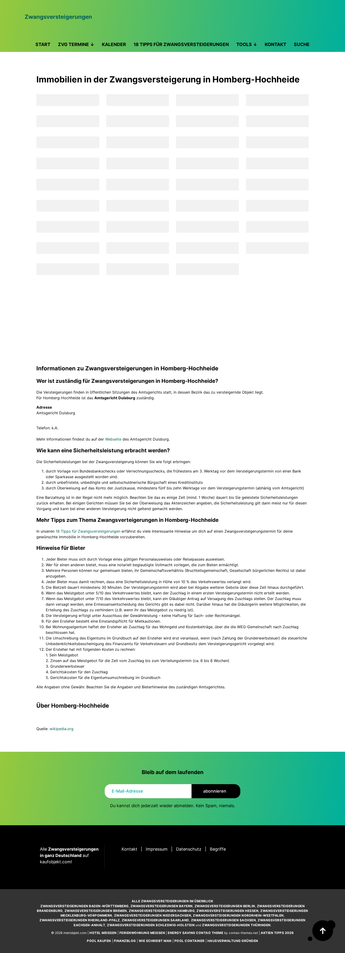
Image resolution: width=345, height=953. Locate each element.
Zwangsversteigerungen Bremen (96, 911)
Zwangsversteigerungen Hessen (227, 911)
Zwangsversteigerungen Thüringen (236, 925)
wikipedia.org (61, 728)
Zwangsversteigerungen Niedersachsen (152, 915)
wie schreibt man (155, 941)
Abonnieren (214, 791)
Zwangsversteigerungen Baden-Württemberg (84, 906)
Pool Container (189, 941)
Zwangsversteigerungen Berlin (225, 906)
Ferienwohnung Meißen (142, 933)
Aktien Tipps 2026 (277, 933)
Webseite (113, 439)
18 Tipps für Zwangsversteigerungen (88, 531)
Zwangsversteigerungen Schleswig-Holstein (151, 925)
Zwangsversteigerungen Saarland (155, 920)
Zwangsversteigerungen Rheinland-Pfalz (79, 920)
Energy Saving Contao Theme (195, 933)
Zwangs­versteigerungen (58, 16)
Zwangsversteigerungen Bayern (161, 906)
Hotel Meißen (103, 933)
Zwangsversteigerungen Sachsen (223, 920)
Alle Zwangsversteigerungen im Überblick (172, 901)
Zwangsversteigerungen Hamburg (162, 911)
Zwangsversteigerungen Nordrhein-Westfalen (238, 915)
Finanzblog (125, 941)
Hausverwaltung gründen (232, 941)
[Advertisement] (172, 320)
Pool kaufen (99, 941)
